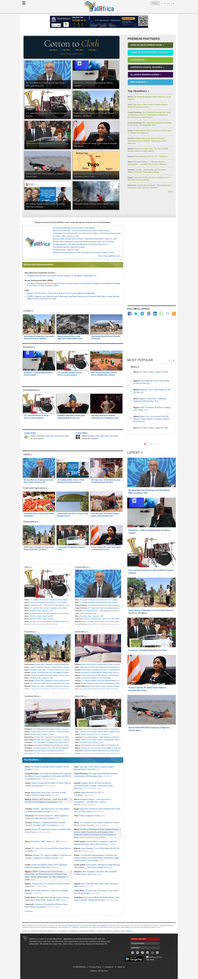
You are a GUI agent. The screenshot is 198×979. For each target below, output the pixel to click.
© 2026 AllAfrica (79, 967)
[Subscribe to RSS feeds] (174, 313)
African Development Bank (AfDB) (38, 280)
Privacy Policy (95, 967)
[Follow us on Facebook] (132, 953)
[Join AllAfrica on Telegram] (142, 313)
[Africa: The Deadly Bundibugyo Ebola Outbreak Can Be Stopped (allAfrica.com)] (98, 584)
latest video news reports (100, 436)
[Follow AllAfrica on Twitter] (136, 313)
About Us (121, 967)
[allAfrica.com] (37, 242)
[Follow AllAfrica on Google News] (148, 313)
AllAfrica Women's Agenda (144, 75)
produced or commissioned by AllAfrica (82, 931)
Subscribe (135, 947)
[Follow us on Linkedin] (147, 953)
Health (26, 454)
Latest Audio (30, 433)
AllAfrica (99, 6)
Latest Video (81, 433)
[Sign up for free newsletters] (167, 313)
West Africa (80, 696)
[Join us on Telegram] (142, 953)
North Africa (80, 631)
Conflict (27, 311)
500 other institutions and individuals (95, 925)
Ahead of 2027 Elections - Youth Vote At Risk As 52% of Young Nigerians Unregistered (61, 293)
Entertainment (30, 390)
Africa (27, 567)
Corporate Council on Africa (146, 67)
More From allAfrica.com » (110, 256)
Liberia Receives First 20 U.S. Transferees (148, 156)
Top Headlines (137, 91)
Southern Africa (31, 696)
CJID (26, 290)
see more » (29, 911)
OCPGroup (137, 59)
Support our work (138, 939)
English (155, 3)
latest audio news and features (52, 436)
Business (28, 347)
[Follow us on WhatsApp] (152, 953)
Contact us (129, 931)
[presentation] (169, 360)
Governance (29, 521)
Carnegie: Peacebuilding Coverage (149, 52)
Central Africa (81, 567)
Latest (133, 452)
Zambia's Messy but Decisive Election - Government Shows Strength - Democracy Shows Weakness (147, 140)
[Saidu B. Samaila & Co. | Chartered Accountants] (99, 22)
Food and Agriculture (34, 488)
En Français (165, 3)
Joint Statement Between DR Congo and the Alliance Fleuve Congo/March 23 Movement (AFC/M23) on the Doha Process (149, 114)
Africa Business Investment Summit (39, 273)
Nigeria (134, 367)
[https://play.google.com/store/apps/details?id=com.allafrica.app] (134, 959)
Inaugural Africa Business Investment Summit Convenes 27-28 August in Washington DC (61, 276)
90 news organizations (69, 925)
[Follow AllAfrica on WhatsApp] (161, 313)
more (170, 192)
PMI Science (138, 82)
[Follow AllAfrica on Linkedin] (155, 313)
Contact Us (109, 967)
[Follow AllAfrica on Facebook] (129, 313)
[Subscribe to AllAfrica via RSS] (157, 953)
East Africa (29, 631)
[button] (145, 444)
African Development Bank (146, 45)
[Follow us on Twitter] (137, 953)
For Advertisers (137, 943)
